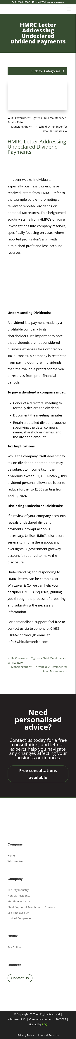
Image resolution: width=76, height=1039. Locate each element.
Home (11, 855)
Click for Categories (46, 71)
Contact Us (20, 978)
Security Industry (18, 890)
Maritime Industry (19, 901)
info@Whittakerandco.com (49, 2)
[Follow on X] (22, 992)
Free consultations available (38, 774)
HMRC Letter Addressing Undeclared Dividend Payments (38, 33)
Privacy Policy (26, 1035)
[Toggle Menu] (69, 9)
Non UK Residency (19, 895)
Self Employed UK (18, 913)
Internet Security (48, 1035)
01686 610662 (22, 2)
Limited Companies (19, 918)
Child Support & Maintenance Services (31, 907)
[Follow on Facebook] (12, 992)
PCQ (44, 1024)
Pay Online (14, 947)
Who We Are (15, 861)
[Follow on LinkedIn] (31, 992)
